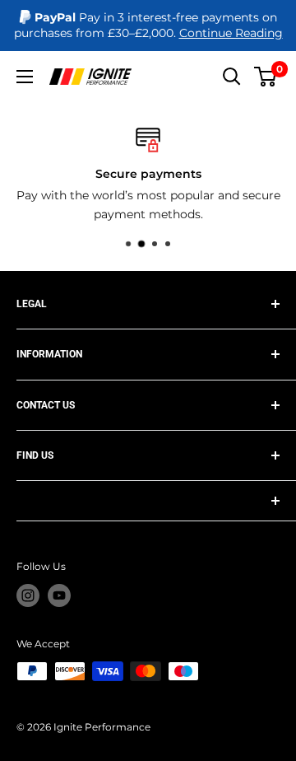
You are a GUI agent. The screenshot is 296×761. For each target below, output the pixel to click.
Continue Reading (231, 33)
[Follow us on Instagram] (27, 595)
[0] (266, 76)
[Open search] (232, 77)
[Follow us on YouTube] (59, 595)
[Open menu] (24, 76)
